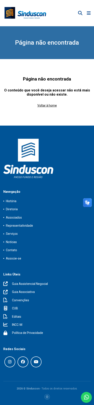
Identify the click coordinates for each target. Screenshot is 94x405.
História (11, 201)
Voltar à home (47, 105)
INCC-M (17, 324)
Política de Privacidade (27, 333)
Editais (16, 316)
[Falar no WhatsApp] (86, 397)
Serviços (12, 233)
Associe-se (13, 258)
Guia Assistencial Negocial (30, 284)
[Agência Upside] (47, 397)
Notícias (11, 242)
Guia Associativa (23, 292)
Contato (11, 250)
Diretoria (12, 209)
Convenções (20, 300)
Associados (14, 217)
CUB (15, 308)
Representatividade (19, 225)
